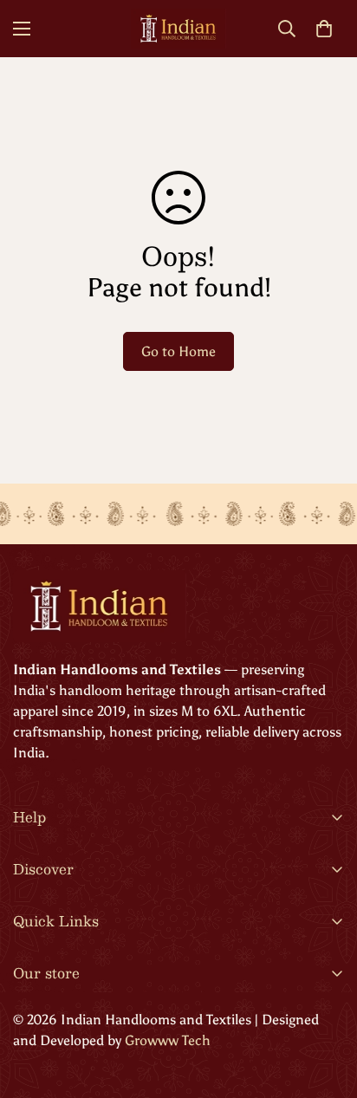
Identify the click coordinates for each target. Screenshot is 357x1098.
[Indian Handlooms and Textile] (178, 28)
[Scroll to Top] (325, 1006)
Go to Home (178, 351)
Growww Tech (166, 1040)
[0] (324, 29)
